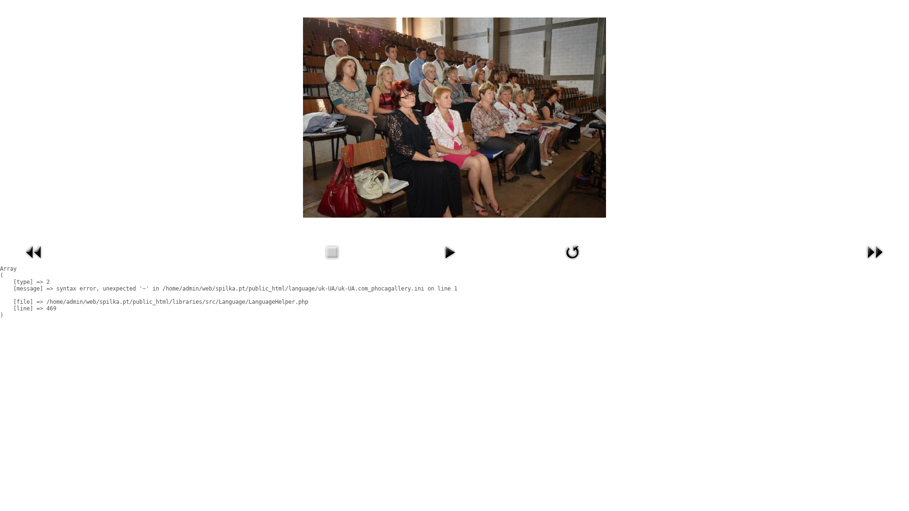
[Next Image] (875, 261)
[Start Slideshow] (449, 261)
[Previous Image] (34, 261)
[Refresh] (572, 261)
